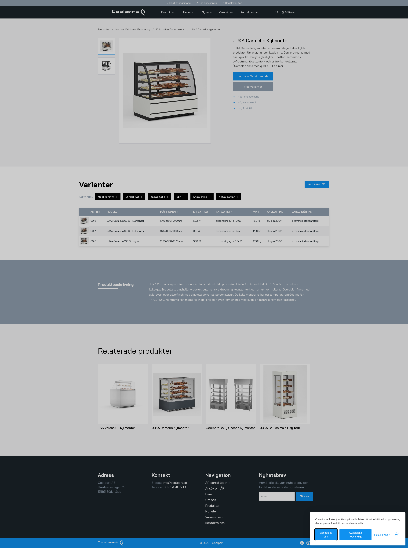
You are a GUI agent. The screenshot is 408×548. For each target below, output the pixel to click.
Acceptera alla (326, 534)
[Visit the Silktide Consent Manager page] (396, 534)
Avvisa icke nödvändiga (355, 534)
